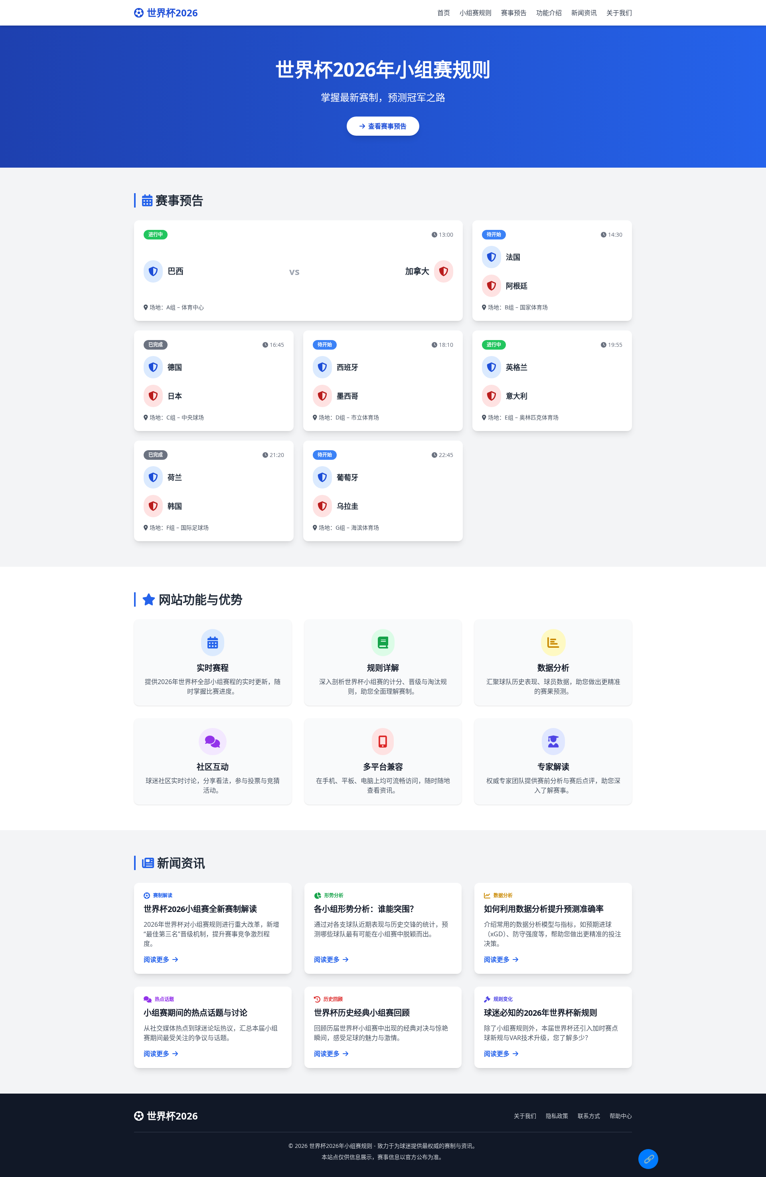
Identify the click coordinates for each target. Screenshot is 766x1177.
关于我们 (619, 12)
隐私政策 (557, 1116)
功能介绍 (549, 12)
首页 (443, 12)
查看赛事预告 (387, 126)
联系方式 (589, 1116)
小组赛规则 (476, 12)
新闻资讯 (584, 12)
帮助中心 (621, 1116)
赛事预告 (514, 12)
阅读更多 (156, 959)
